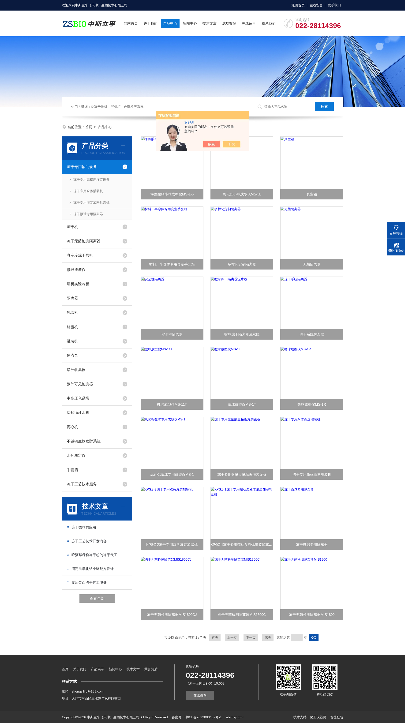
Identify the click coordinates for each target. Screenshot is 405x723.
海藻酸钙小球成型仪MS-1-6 (172, 194)
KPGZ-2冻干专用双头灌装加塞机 (172, 545)
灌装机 (72, 341)
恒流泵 (72, 355)
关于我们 (150, 23)
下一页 (251, 637)
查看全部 (97, 598)
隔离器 (72, 298)
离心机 (72, 427)
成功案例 (229, 23)
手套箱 (72, 470)
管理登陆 (336, 717)
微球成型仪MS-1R (311, 404)
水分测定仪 (76, 455)
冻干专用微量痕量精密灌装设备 (241, 474)
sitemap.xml (234, 717)
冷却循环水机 (78, 413)
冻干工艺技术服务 (82, 484)
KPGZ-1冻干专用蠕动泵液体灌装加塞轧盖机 (241, 545)
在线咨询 (199, 695)
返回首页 (298, 5)
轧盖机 (72, 313)
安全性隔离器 (172, 334)
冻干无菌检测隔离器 (84, 241)
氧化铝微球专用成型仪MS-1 (172, 474)
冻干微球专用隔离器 (88, 214)
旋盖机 (72, 327)
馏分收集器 (76, 370)
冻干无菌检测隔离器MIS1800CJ (172, 615)
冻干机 (72, 227)
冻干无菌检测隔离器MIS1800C (242, 615)
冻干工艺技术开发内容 (89, 541)
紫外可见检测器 (80, 384)
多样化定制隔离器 (242, 264)
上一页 (232, 637)
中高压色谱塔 (78, 398)
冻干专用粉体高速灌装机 (311, 474)
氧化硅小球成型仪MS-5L (242, 194)
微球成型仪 (76, 270)
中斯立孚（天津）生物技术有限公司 (101, 5)
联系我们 (334, 5)
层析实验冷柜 (78, 284)
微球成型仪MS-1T (242, 404)
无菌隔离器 (312, 264)
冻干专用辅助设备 (82, 167)
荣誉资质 (151, 669)
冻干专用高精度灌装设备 (91, 179)
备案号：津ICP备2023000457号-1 (197, 717)
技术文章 (209, 23)
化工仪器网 (318, 717)
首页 (88, 127)
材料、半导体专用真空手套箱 (172, 264)
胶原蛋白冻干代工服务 (89, 582)
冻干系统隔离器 (312, 334)
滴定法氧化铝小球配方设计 (92, 569)
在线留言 (316, 5)
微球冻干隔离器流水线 (241, 334)
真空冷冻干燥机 (80, 255)
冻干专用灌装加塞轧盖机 (91, 202)
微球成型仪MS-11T (172, 404)
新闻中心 (190, 23)
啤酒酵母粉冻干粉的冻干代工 (94, 555)
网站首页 (131, 23)
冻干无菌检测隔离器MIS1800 (311, 615)
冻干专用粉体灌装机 (88, 191)
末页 (268, 637)
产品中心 (170, 23)
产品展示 (97, 669)
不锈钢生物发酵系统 (84, 441)
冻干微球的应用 (83, 527)
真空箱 (312, 194)
